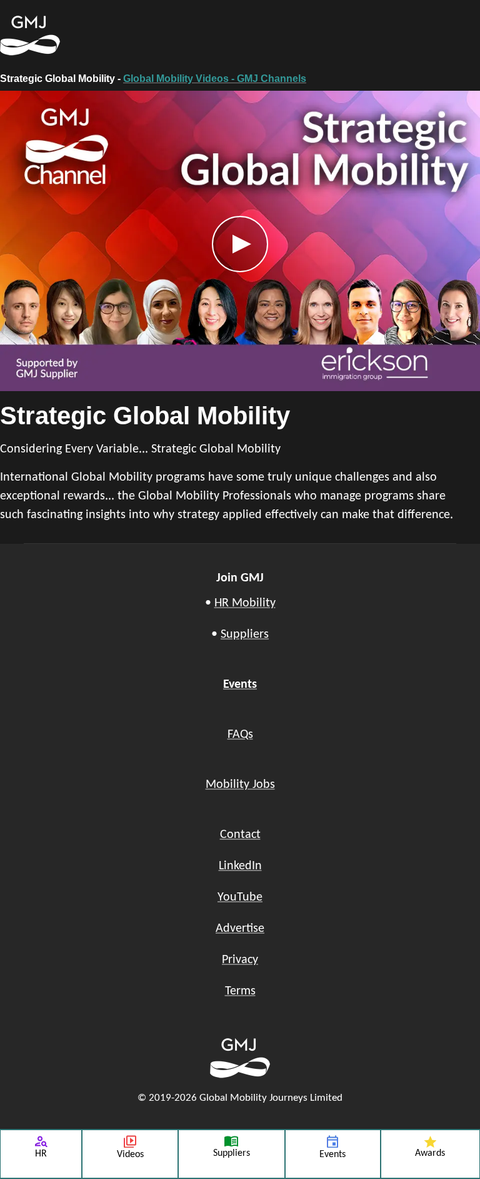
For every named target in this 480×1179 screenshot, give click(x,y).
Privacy (240, 960)
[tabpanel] (240, 311)
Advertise (240, 928)
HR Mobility (245, 603)
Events (240, 684)
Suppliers (245, 634)
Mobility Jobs (240, 784)
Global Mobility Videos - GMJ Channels (214, 78)
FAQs (240, 734)
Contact (240, 835)
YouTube (240, 897)
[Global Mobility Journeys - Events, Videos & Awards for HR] (177, 36)
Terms (240, 991)
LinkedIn (240, 866)
